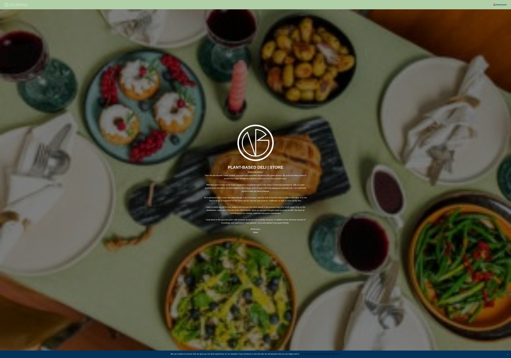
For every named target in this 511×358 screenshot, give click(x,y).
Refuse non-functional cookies (317, 354)
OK (302, 354)
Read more (336, 354)
